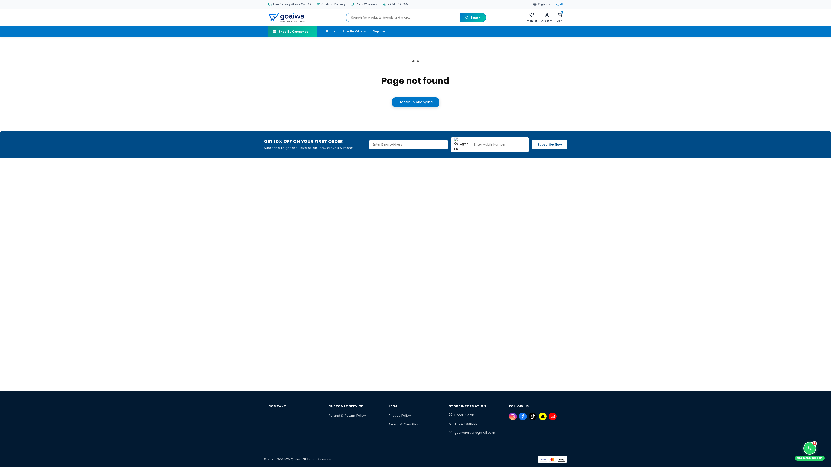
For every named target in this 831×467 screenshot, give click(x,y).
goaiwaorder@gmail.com (474, 432)
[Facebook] (523, 416)
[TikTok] (533, 416)
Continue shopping (415, 102)
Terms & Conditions (405, 424)
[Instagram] (513, 416)
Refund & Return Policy (347, 415)
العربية (559, 4)
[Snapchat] (543, 416)
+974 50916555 (466, 424)
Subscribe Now (549, 144)
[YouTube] (553, 416)
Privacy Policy (400, 415)
